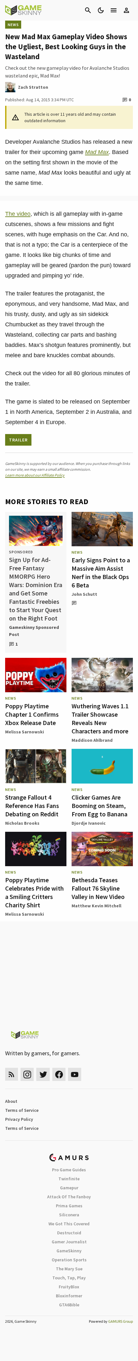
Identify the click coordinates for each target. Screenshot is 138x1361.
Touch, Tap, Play (69, 1278)
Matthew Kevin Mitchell (96, 906)
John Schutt (84, 594)
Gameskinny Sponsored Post (34, 630)
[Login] (126, 10)
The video (17, 214)
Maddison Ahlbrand (92, 740)
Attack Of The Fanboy (69, 1197)
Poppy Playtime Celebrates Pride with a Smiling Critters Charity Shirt (34, 892)
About (11, 1101)
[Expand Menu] (113, 10)
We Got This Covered (69, 1224)
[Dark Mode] (100, 10)
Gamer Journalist (69, 1242)
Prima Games (69, 1206)
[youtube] (75, 1074)
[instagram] (27, 1074)
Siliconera (69, 1215)
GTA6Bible (69, 1305)
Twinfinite (69, 1179)
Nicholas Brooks (22, 823)
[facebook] (58, 1074)
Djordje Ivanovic (89, 823)
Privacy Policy (19, 1119)
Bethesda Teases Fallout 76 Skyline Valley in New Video (98, 888)
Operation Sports (69, 1260)
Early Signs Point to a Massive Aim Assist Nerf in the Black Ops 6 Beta (101, 572)
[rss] (11, 1074)
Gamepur (69, 1188)
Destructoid (69, 1233)
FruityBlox (69, 1287)
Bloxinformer (69, 1296)
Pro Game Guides (69, 1170)
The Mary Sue (69, 1269)
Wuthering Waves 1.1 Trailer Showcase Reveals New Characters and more (100, 718)
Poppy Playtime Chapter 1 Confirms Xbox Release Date (32, 714)
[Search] (88, 10)
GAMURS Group (120, 1321)
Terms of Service (22, 1110)
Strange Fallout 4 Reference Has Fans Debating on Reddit (32, 805)
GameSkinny (69, 1251)
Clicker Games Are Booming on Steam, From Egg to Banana (99, 805)
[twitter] (43, 1074)
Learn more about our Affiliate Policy (35, 475)
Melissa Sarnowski (24, 732)
